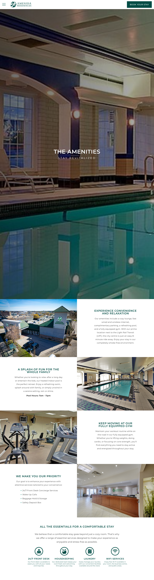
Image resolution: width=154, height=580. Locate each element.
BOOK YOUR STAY (139, 4)
